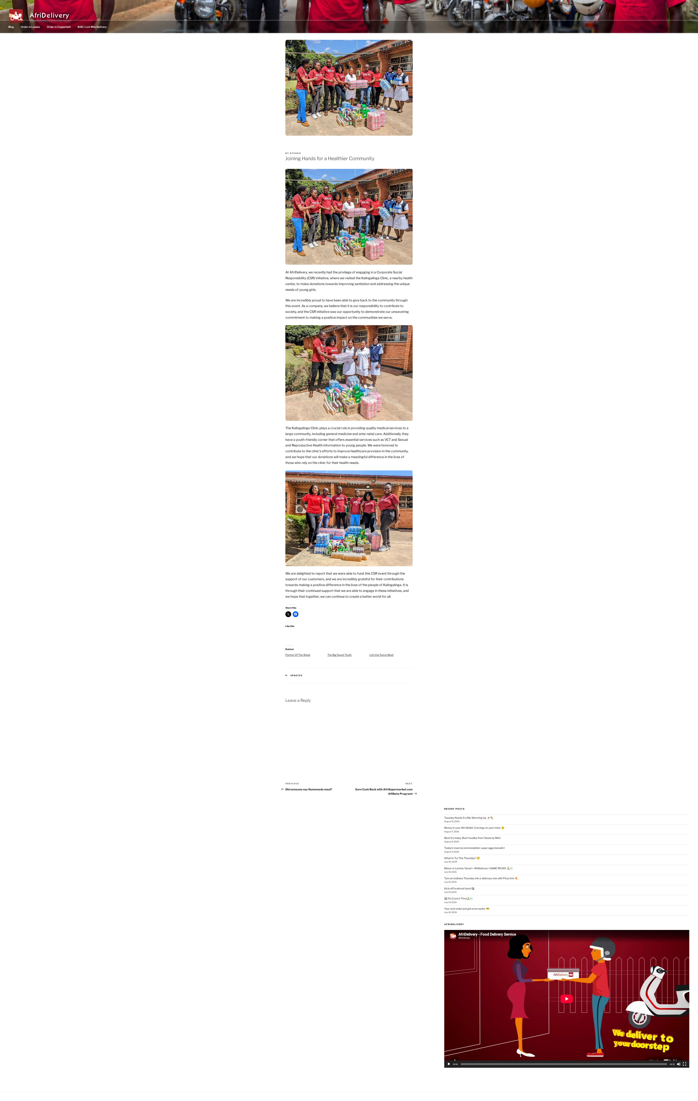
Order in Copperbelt (59, 26)
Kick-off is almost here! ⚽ (459, 888)
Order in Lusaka (30, 26)
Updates (296, 675)
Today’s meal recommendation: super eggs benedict (474, 847)
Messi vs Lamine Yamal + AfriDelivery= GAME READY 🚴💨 (478, 868)
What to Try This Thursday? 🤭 (462, 858)
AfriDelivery (49, 14)
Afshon (295, 153)
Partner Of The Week (297, 654)
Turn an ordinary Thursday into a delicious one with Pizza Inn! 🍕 (481, 878)
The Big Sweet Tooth (339, 654)
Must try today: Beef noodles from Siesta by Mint (472, 837)
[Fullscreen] (684, 1064)
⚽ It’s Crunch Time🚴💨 (458, 898)
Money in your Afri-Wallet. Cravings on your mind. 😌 (474, 827)
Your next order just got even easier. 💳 (466, 908)
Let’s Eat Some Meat (381, 654)
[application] (566, 999)
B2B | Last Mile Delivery (92, 26)
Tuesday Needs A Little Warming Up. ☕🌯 (468, 817)
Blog (11, 26)
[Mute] (679, 1064)
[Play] (449, 1064)
